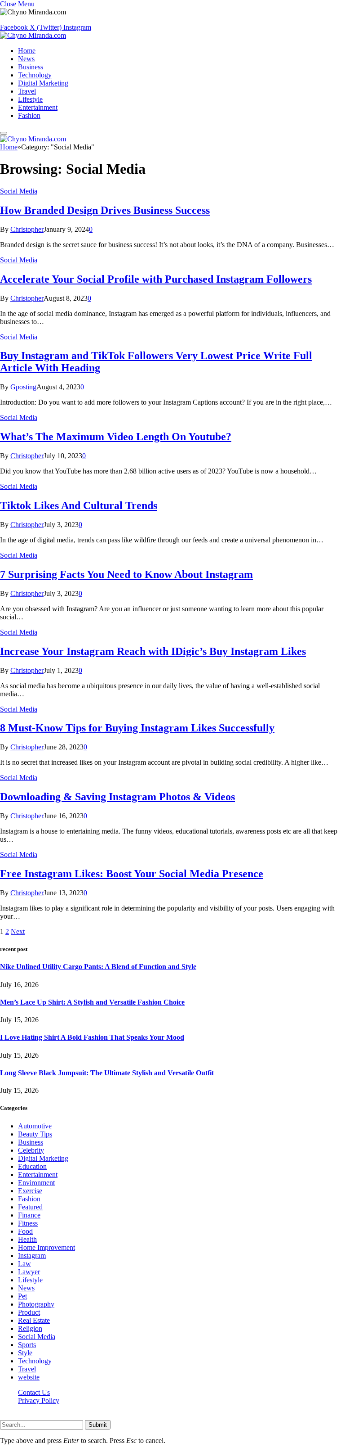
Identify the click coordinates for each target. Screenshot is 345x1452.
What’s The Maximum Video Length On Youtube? (115, 436)
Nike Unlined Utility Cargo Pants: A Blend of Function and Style (98, 966)
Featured (30, 1207)
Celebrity (31, 1150)
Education (32, 1166)
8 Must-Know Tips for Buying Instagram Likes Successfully (137, 728)
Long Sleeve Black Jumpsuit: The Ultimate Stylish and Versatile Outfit (107, 1073)
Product (29, 1312)
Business (30, 67)
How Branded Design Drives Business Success (105, 210)
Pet (22, 1296)
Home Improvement (46, 1247)
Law (24, 1263)
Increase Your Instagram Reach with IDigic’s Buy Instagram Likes (153, 651)
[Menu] (3, 133)
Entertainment (38, 107)
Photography (36, 1304)
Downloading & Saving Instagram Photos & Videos (117, 797)
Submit (97, 1424)
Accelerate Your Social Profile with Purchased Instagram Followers (156, 279)
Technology (35, 75)
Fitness (28, 1223)
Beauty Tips (35, 1134)
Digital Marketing (43, 83)
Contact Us (34, 1392)
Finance (29, 1215)
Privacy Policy (38, 1400)
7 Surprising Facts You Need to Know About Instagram (126, 574)
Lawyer (29, 1272)
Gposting (23, 387)
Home (26, 50)
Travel (27, 91)
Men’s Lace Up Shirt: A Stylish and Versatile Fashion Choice (92, 1002)
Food (25, 1231)
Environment (36, 1182)
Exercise (30, 1191)
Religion (30, 1328)
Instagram (32, 1255)
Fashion (29, 115)
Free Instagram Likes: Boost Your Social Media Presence (131, 873)
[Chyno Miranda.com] (33, 35)
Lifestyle (30, 99)
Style (25, 1353)
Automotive (35, 1126)
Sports (27, 1344)
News (26, 59)
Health (27, 1239)
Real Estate (34, 1320)
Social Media (18, 191)
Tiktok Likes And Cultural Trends (78, 505)
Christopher (27, 229)
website (29, 1377)
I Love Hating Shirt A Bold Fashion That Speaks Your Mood (92, 1037)
